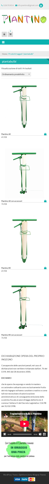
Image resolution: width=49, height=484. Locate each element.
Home (4, 54)
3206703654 (8, 5)
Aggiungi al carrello (46, 134)
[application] (24, 424)
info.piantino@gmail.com (28, 5)
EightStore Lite (24, 475)
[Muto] (40, 434)
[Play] (4, 434)
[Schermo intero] (44, 434)
